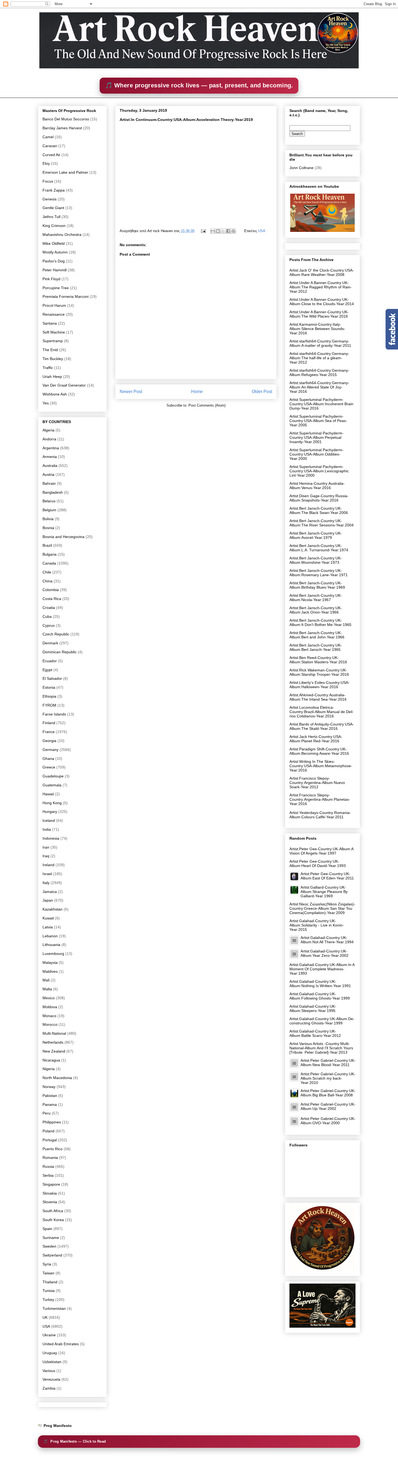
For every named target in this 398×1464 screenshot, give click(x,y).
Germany (50, 749)
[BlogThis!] (218, 231)
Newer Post (131, 391)
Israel (47, 874)
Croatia (49, 607)
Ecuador (50, 661)
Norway (49, 1086)
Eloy (46, 163)
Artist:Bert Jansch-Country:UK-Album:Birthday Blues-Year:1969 (317, 585)
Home (197, 391)
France (49, 732)
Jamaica (50, 891)
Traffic (48, 367)
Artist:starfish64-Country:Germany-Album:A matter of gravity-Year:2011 (320, 343)
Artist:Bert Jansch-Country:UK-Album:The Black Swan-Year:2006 (318, 510)
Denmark (50, 643)
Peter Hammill (55, 270)
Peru (47, 1113)
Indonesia (51, 838)
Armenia (50, 456)
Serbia (48, 1175)
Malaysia (50, 962)
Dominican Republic (60, 652)
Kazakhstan (53, 909)
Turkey (48, 1299)
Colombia (51, 590)
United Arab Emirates (61, 1344)
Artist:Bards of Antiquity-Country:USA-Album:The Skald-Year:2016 (321, 726)
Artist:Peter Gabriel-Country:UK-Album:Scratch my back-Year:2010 (328, 1078)
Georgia (49, 740)
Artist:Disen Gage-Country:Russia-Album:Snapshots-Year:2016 (318, 498)
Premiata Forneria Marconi (66, 296)
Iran (46, 847)
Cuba (47, 616)
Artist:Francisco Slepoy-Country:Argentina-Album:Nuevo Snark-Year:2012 (317, 782)
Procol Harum (54, 305)
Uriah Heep (52, 376)
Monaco (49, 1016)
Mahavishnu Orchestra (62, 234)
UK (45, 1317)
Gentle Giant (53, 208)
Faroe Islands (54, 714)
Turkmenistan (54, 1308)
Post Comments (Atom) (207, 405)
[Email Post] (203, 231)
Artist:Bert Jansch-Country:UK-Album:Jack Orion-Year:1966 (315, 610)
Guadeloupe (53, 776)
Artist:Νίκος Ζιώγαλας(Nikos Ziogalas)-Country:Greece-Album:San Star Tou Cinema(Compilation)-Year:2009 (322, 908)
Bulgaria (50, 554)
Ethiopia (49, 696)
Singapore (51, 1184)
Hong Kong (52, 803)
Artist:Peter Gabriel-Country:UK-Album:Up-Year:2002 (328, 1106)
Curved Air (51, 155)
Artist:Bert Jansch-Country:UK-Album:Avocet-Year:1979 (315, 535)
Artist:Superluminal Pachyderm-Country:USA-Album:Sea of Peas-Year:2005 (318, 420)
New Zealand (54, 1051)
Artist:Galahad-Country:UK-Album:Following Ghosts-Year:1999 (319, 996)
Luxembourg (53, 953)
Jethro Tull (51, 217)
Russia (48, 1166)
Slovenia (50, 1202)
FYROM (49, 705)
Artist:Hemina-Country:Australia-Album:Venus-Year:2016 (317, 485)
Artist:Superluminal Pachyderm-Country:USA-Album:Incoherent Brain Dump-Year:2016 (321, 403)
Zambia (49, 1388)
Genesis (50, 199)
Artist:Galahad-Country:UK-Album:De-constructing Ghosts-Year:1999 (321, 1021)
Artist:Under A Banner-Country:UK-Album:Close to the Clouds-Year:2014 (321, 301)
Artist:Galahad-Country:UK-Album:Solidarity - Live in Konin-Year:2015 (316, 925)
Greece (49, 767)
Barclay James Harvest (62, 128)
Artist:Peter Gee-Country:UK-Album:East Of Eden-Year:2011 (327, 876)
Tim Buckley (53, 359)
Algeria (48, 430)
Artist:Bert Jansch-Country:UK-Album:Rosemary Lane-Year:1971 (318, 572)
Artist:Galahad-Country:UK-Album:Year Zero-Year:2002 (324, 953)
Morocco (50, 1024)
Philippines (52, 1122)
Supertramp (53, 341)
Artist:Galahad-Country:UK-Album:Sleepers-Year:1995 (312, 1008)
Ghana (48, 758)
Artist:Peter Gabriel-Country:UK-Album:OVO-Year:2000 (328, 1120)
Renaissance (54, 314)
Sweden (49, 1246)
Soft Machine (54, 332)
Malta (47, 989)
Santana (50, 323)
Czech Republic (56, 634)
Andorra (49, 439)
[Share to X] (223, 231)
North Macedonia (57, 1078)
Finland (49, 723)
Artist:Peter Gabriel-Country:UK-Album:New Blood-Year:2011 (328, 1062)
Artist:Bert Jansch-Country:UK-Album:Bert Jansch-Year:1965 (315, 647)
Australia (50, 465)
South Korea (53, 1220)
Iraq (46, 856)
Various (49, 1371)
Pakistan (50, 1095)
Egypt (47, 670)
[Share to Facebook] (228, 231)
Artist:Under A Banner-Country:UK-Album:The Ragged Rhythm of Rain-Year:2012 (320, 287)
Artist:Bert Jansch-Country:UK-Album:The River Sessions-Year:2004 (321, 523)
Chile (47, 572)
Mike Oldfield (54, 243)
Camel (48, 137)
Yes (46, 403)
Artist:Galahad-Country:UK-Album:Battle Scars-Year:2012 (315, 1033)
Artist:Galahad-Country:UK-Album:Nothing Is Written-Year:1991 (320, 983)
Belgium (49, 510)
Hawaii (48, 794)
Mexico (49, 998)
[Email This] (213, 231)
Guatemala (52, 785)
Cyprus (49, 625)
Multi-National (54, 1033)
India (47, 829)
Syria (47, 1264)
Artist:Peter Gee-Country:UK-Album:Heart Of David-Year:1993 (317, 863)
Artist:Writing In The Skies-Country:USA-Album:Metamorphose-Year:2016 (320, 765)
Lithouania (51, 944)
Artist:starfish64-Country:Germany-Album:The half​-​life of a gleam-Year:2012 (319, 357)
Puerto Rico (53, 1149)
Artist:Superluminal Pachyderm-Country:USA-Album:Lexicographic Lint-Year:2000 (319, 470)
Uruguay (50, 1353)
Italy (46, 883)
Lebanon (50, 936)
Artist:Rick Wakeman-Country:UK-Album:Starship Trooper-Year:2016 (319, 672)
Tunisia (49, 1290)
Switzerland (52, 1255)
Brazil (47, 545)
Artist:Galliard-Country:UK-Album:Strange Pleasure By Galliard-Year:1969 (324, 891)
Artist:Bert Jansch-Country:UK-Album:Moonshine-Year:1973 (315, 560)
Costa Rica (52, 598)
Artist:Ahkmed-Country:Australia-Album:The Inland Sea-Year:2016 (318, 697)
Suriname (51, 1237)
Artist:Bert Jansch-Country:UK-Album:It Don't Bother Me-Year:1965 (320, 622)
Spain (47, 1228)
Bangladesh (53, 492)
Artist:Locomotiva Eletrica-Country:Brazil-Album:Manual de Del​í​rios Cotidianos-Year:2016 (321, 711)
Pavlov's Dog (54, 261)
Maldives (50, 971)
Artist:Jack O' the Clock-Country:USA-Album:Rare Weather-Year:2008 (321, 272)
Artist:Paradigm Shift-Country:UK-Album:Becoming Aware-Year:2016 (319, 751)
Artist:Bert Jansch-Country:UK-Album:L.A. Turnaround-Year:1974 (318, 547)
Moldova (50, 1007)
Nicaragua (51, 1060)
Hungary (50, 811)
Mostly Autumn (55, 252)
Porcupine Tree (56, 288)
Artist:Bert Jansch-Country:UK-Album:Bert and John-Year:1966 (316, 635)
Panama (50, 1104)
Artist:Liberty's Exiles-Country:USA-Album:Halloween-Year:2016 (319, 684)
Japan (48, 900)
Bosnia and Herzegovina (63, 537)
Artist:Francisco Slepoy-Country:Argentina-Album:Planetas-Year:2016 (319, 799)
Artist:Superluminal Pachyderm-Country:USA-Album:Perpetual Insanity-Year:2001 (316, 437)
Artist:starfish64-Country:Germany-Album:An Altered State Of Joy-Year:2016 (319, 387)
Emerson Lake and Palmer (65, 172)
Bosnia (48, 528)
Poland (48, 1131)
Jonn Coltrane (301, 168)
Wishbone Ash (55, 394)
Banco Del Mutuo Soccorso (66, 119)
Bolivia (48, 519)
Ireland (48, 865)
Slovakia (50, 1193)
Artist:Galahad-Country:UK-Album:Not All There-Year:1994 (327, 939)
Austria (48, 474)
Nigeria (49, 1069)
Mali (46, 980)
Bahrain (49, 483)
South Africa (53, 1211)
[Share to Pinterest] (233, 231)
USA (261, 231)
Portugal (50, 1140)
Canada (49, 563)
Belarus (49, 501)
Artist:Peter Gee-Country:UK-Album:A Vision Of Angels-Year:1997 (321, 851)
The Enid (50, 350)
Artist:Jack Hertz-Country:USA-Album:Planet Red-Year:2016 (315, 738)
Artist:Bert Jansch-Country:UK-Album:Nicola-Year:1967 (315, 597)
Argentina (51, 448)
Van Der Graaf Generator (64, 385)
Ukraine (49, 1335)
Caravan (50, 146)
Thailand (50, 1282)
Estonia (49, 687)
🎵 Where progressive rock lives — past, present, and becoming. (199, 85)
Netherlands (53, 1042)
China (48, 581)
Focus (48, 181)
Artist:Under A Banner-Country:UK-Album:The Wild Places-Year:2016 (319, 314)
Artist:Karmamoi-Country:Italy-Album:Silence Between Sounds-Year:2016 (317, 328)
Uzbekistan (52, 1362)
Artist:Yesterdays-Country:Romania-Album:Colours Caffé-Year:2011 (320, 814)
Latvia (48, 927)
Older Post (262, 391)
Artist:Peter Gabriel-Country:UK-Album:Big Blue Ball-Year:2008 (328, 1093)
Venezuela (51, 1379)
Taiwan (48, 1273)
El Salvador (52, 678)
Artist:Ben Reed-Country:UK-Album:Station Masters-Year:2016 (318, 659)
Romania (50, 1157)
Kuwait (48, 918)
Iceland (49, 820)
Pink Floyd (51, 279)
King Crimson (54, 225)
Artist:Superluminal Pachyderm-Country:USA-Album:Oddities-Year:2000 (316, 454)
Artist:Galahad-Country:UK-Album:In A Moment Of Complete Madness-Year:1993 (321, 968)
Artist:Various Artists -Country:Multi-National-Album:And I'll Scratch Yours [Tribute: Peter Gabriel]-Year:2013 (321, 1047)
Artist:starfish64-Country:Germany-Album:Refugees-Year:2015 (319, 372)
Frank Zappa (54, 190)
